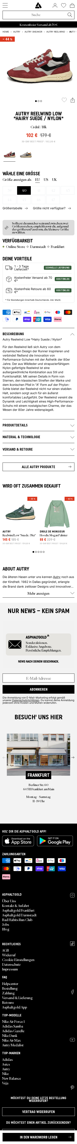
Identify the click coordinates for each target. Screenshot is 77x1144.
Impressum (10, 969)
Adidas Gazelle (13, 1030)
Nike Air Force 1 (13, 1021)
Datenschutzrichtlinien (25, 700)
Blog (5, 929)
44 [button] (9, 199)
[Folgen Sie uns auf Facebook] (72, 992)
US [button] (46, 179)
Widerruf (9, 954)
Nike (5, 1073)
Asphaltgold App (14, 1007)
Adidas (7, 1059)
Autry (22, 113)
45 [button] (24, 199)
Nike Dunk (9, 1035)
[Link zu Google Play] (55, 841)
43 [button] (68, 190)
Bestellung (10, 988)
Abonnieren (38, 689)
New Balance (11, 1078)
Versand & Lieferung (17, 997)
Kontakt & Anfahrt (15, 905)
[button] (72, 100)
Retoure (8, 1002)
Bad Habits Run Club (17, 919)
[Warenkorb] (72, 5)
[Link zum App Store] (18, 841)
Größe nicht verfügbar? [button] (49, 208)
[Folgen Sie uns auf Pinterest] (72, 1087)
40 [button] (24, 190)
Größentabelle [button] (12, 208)
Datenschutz (11, 964)
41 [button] (38, 190)
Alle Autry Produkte (38, 467)
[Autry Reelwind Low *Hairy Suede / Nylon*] (9, 154)
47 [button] (53, 199)
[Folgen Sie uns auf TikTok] (72, 943)
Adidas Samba (12, 1026)
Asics (6, 1064)
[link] (38, 5)
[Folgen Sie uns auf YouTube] (72, 1039)
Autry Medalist (13, 1044)
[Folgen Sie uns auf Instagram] (72, 895)
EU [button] (37, 179)
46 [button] (38, 199)
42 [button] (53, 190)
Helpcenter (10, 983)
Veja (5, 1083)
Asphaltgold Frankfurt (18, 910)
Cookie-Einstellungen (18, 959)
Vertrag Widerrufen (38, 1112)
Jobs (5, 924)
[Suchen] (69, 15)
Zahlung (8, 993)
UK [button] (54, 179)
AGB (5, 950)
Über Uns (9, 900)
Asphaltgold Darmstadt (19, 915)
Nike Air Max (11, 1040)
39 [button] (9, 190)
